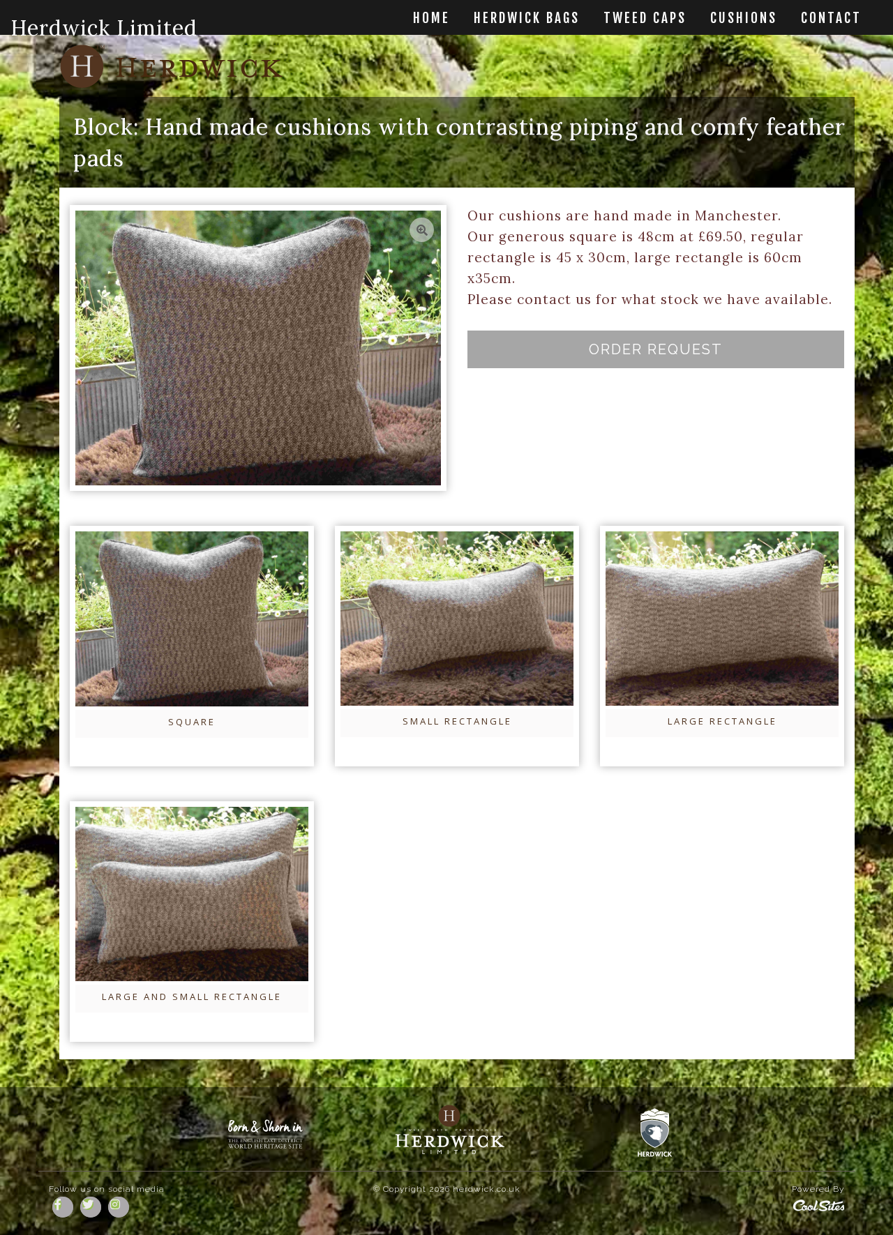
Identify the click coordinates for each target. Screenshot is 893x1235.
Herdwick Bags (527, 18)
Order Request (656, 349)
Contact (831, 18)
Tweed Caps (644, 18)
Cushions (743, 18)
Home (431, 18)
